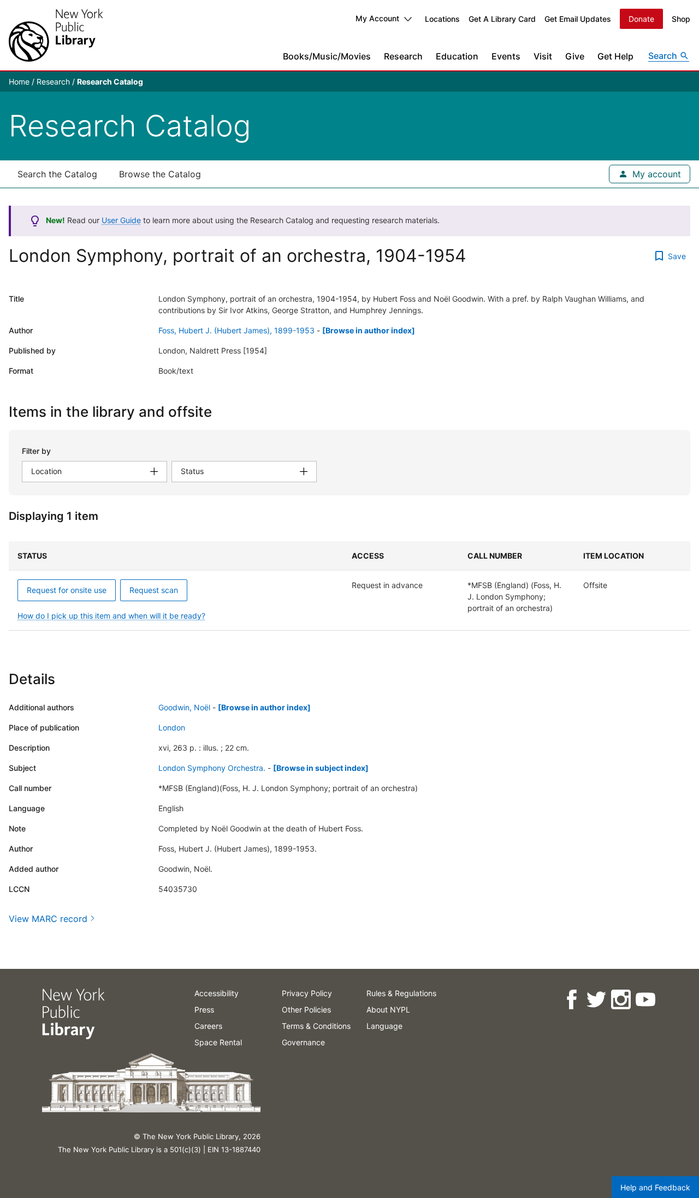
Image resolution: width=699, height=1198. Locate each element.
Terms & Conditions (316, 1026)
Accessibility (216, 993)
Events (505, 56)
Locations (442, 18)
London (171, 727)
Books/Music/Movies (327, 56)
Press (204, 1009)
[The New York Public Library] (56, 35)
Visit (543, 56)
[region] (349, 585)
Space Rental (218, 1042)
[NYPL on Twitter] (595, 999)
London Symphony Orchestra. (211, 767)
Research (403, 56)
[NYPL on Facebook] (571, 999)
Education (457, 56)
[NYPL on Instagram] (620, 999)
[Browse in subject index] (321, 767)
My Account (377, 18)
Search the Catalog (57, 174)
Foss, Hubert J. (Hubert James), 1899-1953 (236, 330)
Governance (303, 1042)
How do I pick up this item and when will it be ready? (111, 615)
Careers (208, 1026)
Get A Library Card (502, 18)
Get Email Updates (577, 18)
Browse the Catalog (160, 174)
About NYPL (388, 1009)
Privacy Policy (307, 993)
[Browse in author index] (368, 330)
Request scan (153, 590)
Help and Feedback (655, 1187)
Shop (681, 18)
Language (384, 1026)
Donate (641, 18)
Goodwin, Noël (184, 707)
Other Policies (306, 1009)
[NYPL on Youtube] (644, 999)
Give (574, 56)
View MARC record (48, 918)
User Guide (121, 220)
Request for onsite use (66, 590)
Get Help (615, 56)
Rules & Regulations (401, 993)
